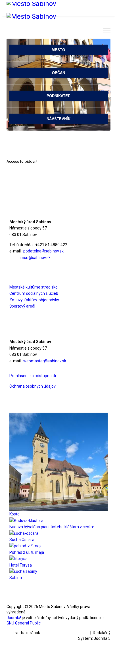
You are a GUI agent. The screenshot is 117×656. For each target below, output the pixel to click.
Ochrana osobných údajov (32, 386)
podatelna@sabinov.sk (43, 251)
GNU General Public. (24, 623)
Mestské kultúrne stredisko (33, 287)
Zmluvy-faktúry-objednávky (34, 300)
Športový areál (22, 306)
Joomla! (14, 617)
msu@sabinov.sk (35, 257)
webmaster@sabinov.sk (44, 361)
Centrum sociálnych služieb (33, 293)
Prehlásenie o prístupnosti (32, 375)
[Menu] (106, 30)
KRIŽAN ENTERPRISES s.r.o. (65, 632)
